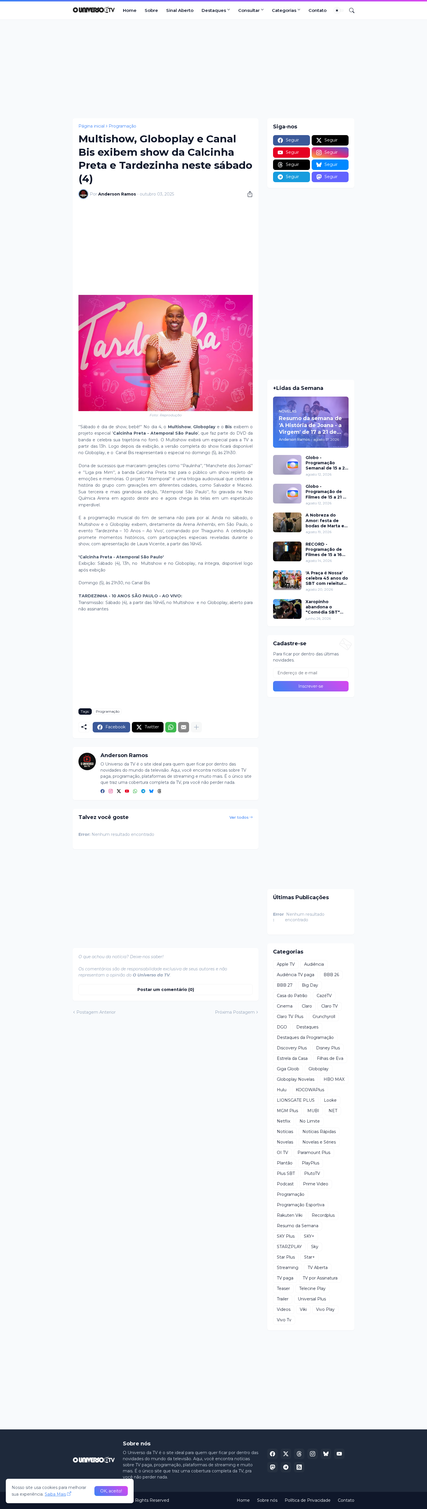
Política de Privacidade (308, 1500)
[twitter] (119, 791)
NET (333, 1110)
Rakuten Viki (289, 1215)
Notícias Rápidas (319, 1131)
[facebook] (103, 791)
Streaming (287, 1267)
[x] (286, 1454)
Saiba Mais (55, 1494)
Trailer (282, 1299)
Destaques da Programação (305, 1037)
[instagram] (111, 791)
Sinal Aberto (179, 10)
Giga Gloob (288, 1068)
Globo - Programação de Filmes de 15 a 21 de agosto (327, 492)
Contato (317, 10)
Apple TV (286, 964)
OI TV (282, 1152)
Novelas (285, 1142)
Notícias (285, 1131)
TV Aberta (318, 1267)
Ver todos (239, 817)
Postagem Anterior (96, 1012)
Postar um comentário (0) (165, 989)
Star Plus (286, 1257)
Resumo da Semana (297, 1225)
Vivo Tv (284, 1319)
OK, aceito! (111, 1491)
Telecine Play (312, 1288)
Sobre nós (267, 1500)
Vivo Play (325, 1309)
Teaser (283, 1288)
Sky (314, 1246)
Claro (307, 1006)
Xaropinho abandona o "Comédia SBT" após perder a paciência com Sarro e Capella (323, 607)
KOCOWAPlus (310, 1089)
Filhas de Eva (330, 1058)
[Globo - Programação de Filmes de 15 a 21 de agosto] (287, 493)
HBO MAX (334, 1079)
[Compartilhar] (248, 194)
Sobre (151, 10)
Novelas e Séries (319, 1142)
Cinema (285, 1006)
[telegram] (143, 791)
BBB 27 (285, 985)
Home (130, 10)
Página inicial (91, 126)
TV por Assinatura (320, 1278)
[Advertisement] (213, 69)
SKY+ (309, 1236)
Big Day (310, 985)
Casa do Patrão (292, 995)
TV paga (285, 1278)
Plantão (285, 1163)
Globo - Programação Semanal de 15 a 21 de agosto (326, 463)
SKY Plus (286, 1236)
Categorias (284, 10)
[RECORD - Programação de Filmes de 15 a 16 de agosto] (287, 551)
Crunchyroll (324, 1016)
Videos (283, 1309)
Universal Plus (312, 1299)
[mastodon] (272, 1467)
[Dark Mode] (339, 10)
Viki (303, 1309)
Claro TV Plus (290, 1016)
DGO (282, 1027)
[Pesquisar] (349, 10)
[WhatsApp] (170, 727)
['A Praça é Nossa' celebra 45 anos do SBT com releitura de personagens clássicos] (287, 580)
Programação (122, 126)
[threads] (159, 791)
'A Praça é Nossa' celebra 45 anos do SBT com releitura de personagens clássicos (327, 578)
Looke (330, 1100)
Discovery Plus (292, 1048)
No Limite (309, 1121)
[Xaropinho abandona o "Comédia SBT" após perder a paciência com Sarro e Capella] (287, 609)
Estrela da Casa (292, 1058)
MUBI (313, 1110)
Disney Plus (328, 1048)
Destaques (214, 10)
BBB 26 (331, 974)
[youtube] (127, 791)
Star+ (309, 1257)
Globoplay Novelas (295, 1079)
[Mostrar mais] (196, 727)
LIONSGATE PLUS (296, 1100)
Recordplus (323, 1215)
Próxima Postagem (235, 1012)
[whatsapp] (135, 791)
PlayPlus (310, 1163)
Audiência (314, 964)
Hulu (281, 1089)
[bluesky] (151, 791)
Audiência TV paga (295, 974)
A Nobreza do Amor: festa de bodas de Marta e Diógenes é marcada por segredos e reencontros (325, 520)
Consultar (249, 10)
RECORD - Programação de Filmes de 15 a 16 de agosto (324, 550)
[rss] (299, 1467)
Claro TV (329, 1006)
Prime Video (315, 1184)
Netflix (283, 1121)
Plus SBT (286, 1173)
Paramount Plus (313, 1152)
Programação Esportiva (300, 1204)
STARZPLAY (289, 1246)
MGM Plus (287, 1110)
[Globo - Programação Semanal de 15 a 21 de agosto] (287, 465)
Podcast (285, 1184)
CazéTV (324, 995)
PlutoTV (312, 1173)
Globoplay (318, 1068)
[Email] (183, 727)
